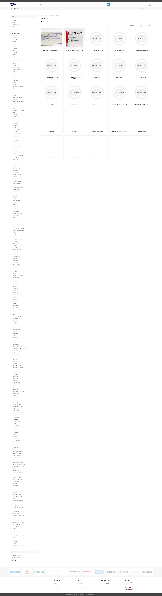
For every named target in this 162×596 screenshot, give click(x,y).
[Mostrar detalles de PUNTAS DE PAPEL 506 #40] (74, 146)
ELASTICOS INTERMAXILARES (19, 228)
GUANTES (15, 320)
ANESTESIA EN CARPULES (18, 515)
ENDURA (14, 144)
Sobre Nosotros (57, 588)
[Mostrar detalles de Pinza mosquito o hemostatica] (96, 119)
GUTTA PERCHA (16, 39)
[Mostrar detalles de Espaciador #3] (119, 65)
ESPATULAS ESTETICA (17, 189)
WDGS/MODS (15, 318)
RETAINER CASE (16, 284)
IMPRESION (15, 361)
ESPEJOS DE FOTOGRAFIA (18, 230)
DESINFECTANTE (16, 129)
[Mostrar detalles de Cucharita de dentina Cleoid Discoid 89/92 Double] (74, 65)
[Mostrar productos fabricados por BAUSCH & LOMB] (27, 571)
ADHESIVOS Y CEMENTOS (18, 507)
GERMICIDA (15, 198)
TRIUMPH (15, 176)
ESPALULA (15, 196)
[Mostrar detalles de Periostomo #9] (74, 119)
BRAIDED (14, 106)
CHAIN (14, 219)
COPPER (14, 142)
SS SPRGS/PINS (16, 114)
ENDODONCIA (15, 395)
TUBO (14, 352)
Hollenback (51, 131)
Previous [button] (9, 572)
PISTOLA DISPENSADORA (18, 155)
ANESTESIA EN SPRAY (17, 520)
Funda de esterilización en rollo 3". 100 (119, 104)
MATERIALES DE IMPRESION (18, 522)
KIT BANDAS (15, 262)
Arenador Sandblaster (119, 50)
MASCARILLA (15, 127)
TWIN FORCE (15, 252)
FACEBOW (15, 297)
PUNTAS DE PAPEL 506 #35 (51, 158)
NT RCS (14, 76)
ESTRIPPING (15, 337)
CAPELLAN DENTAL (17, 181)
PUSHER (14, 234)
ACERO (14, 41)
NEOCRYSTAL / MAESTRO (18, 367)
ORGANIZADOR (16, 211)
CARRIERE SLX (16, 483)
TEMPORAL (15, 322)
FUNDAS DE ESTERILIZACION (19, 535)
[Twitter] (127, 583)
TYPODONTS (15, 299)
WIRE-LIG (15, 52)
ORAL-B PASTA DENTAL (18, 134)
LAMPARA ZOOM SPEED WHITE (19, 412)
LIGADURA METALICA (17, 97)
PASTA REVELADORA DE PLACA (19, 464)
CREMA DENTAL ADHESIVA (18, 391)
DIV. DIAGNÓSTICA (15, 20)
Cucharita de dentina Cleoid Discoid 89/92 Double (74, 78)
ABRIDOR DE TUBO (16, 294)
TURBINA (14, 153)
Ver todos (14, 560)
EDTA (14, 204)
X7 (13, 475)
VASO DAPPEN (16, 393)
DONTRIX (14, 237)
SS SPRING (15, 151)
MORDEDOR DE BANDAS (18, 453)
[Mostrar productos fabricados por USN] (87, 571)
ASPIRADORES (16, 121)
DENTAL (14, 84)
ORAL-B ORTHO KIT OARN (18, 372)
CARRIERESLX (16, 170)
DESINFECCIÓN (16, 530)
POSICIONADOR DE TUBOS (18, 213)
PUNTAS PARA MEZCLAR (18, 440)
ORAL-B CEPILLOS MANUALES (19, 110)
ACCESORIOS (15, 292)
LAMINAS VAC (16, 417)
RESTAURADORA (16, 511)
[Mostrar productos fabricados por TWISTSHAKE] (111, 571)
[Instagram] (131, 583)
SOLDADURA (15, 172)
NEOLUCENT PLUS (16, 327)
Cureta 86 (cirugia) (96, 77)
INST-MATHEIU (16, 179)
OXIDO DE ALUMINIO (17, 200)
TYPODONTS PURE (16, 458)
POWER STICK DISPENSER (18, 466)
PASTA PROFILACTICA (17, 168)
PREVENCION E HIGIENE (18, 86)
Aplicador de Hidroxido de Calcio (96, 50)
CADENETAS (15, 217)
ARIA (14, 335)
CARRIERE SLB (16, 370)
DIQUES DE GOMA (16, 116)
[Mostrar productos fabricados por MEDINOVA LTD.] (14, 571)
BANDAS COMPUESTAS (17, 275)
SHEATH (14, 490)
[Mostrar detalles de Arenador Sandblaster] (119, 38)
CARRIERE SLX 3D (16, 432)
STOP (14, 74)
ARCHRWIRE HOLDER (17, 460)
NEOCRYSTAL (15, 333)
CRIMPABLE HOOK (16, 215)
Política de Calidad (105, 583)
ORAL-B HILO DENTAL (17, 174)
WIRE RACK (15, 271)
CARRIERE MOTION (17, 258)
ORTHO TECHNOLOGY (17, 58)
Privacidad (56, 585)
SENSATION (15, 136)
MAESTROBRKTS (16, 329)
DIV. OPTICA (14, 22)
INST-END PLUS (16, 241)
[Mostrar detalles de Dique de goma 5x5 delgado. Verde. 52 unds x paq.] (74, 38)
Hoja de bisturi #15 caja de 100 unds (141, 104)
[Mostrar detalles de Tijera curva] (141, 146)
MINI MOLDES (15, 288)
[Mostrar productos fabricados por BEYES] (99, 571)
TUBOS (14, 185)
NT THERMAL (15, 149)
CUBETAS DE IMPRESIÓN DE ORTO (20, 348)
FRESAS (14, 430)
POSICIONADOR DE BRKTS (18, 187)
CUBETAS (15, 380)
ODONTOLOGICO (16, 470)
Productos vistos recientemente (84, 588)
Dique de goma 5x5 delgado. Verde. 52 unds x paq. (74, 51)
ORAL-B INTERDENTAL (17, 245)
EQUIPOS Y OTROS (16, 488)
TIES (14, 226)
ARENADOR (15, 282)
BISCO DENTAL (16, 410)
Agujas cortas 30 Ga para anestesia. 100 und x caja (51, 51)
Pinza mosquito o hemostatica (96, 131)
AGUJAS (14, 269)
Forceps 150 (51, 104)
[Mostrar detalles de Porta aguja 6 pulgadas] (141, 119)
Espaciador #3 (119, 77)
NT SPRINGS (15, 99)
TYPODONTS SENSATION (18, 455)
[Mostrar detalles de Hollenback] (51, 119)
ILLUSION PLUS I (16, 305)
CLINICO (14, 533)
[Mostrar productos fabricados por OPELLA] (75, 571)
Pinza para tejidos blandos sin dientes (119, 131)
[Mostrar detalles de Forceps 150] (51, 92)
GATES (14, 112)
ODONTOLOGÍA (16, 71)
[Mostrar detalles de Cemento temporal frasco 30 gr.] (141, 38)
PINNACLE (15, 267)
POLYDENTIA (15, 279)
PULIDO (14, 202)
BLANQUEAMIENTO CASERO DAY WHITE (21, 505)
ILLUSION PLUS (16, 344)
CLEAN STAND (16, 400)
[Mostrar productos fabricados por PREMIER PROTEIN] (147, 571)
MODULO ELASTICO (17, 224)
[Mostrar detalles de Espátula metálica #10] (141, 65)
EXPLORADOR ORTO (17, 494)
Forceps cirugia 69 (96, 104)
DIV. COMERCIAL (15, 28)
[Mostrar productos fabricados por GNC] (51, 571)
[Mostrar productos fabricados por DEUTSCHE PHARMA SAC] (39, 571)
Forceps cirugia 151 (74, 104)
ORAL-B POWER (16, 65)
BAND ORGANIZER (16, 421)
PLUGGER (15, 43)
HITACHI (14, 312)
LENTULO (15, 492)
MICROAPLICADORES (17, 479)
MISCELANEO (15, 194)
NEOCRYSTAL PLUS (17, 355)
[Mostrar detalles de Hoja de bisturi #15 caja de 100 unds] (141, 92)
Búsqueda (56, 583)
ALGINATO (15, 119)
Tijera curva (141, 158)
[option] (15, 571)
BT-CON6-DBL (15, 376)
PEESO (14, 56)
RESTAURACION (16, 548)
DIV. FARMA (14, 26)
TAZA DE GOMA (16, 447)
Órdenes (79, 585)
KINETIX (14, 82)
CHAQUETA (15, 131)
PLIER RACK (15, 290)
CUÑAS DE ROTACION (17, 477)
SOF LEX (14, 509)
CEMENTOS (15, 309)
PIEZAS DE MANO (16, 524)
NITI (13, 78)
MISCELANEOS (16, 207)
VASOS (14, 387)
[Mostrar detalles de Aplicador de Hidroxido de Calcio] (96, 38)
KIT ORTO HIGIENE (16, 374)
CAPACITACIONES (16, 513)
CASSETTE (15, 498)
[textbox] (72, 4)
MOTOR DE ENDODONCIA (18, 406)
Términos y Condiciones (106, 585)
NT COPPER (15, 95)
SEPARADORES (16, 222)
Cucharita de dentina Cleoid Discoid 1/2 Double (52, 78)
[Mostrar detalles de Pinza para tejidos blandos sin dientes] (119, 119)
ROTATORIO (15, 80)
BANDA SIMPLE (16, 37)
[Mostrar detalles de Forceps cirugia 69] (96, 92)
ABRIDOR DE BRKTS (17, 249)
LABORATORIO (16, 140)
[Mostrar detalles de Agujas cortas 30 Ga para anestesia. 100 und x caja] (51, 38)
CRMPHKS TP (15, 260)
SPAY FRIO (15, 166)
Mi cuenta (150, 5)
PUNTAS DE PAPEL (16, 382)
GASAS (14, 46)
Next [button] (153, 572)
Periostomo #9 (74, 131)
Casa (42, 15)
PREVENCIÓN (15, 340)
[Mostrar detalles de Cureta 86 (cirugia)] (96, 65)
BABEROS (15, 54)
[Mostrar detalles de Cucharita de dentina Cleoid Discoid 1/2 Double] (51, 65)
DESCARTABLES (16, 192)
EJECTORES (15, 125)
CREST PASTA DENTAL (17, 61)
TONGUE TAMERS (16, 67)
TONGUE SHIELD (16, 264)
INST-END (15, 247)
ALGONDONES (16, 425)
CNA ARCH (15, 123)
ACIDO (14, 108)
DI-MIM (14, 325)
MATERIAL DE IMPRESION (18, 500)
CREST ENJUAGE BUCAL (18, 101)
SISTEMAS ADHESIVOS (17, 350)
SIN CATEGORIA (16, 159)
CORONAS (15, 307)
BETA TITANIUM (16, 209)
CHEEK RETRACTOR (17, 183)
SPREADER (15, 48)
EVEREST (15, 286)
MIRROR (14, 301)
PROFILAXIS (15, 89)
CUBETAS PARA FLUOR (17, 69)
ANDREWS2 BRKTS (17, 365)
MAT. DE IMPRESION (17, 161)
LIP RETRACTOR (16, 243)
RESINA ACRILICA (16, 541)
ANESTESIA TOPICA (17, 518)
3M (13, 539)
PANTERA (15, 35)
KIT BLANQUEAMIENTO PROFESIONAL (21, 473)
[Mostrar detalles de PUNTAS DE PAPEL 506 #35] (51, 146)
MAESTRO (15, 359)
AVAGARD (15, 503)
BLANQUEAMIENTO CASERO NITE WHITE (21, 415)
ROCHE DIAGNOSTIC (16, 557)
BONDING (15, 442)
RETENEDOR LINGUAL (17, 104)
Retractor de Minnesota (119, 158)
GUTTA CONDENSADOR (17, 404)
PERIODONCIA (16, 526)
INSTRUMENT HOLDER (17, 496)
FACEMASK (15, 273)
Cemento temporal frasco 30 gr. (141, 50)
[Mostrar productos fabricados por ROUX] (135, 571)
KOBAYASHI (15, 485)
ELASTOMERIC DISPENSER (18, 462)
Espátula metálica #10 (141, 77)
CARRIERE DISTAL (16, 256)
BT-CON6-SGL (16, 378)
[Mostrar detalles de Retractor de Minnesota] (119, 146)
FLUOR (14, 164)
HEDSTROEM (15, 408)
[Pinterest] (129, 583)
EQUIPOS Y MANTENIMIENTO (19, 545)
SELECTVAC (15, 438)
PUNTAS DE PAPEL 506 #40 (74, 158)
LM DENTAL (15, 543)
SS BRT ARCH (15, 385)
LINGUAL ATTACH (16, 402)
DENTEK (14, 63)
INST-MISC (15, 138)
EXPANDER (15, 93)
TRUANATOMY (16, 419)
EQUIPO (14, 434)
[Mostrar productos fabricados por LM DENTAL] (63, 571)
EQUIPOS (14, 528)
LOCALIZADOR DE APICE (18, 397)
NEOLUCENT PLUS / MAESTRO (19, 342)
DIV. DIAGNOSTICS (15, 24)
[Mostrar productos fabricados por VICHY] (123, 571)
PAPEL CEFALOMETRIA (17, 346)
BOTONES (15, 232)
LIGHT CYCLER (16, 357)
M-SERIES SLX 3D (16, 146)
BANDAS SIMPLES (16, 277)
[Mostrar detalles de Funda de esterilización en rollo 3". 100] (119, 92)
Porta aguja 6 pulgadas (141, 131)
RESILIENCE (15, 436)
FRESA (14, 449)
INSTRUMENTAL (16, 157)
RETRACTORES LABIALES (18, 316)
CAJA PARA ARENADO (17, 451)
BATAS (14, 537)
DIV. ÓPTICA (14, 31)
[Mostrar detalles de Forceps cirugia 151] (74, 92)
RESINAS (14, 91)
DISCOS (14, 423)
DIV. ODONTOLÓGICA (16, 33)
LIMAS (14, 50)
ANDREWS (15, 331)
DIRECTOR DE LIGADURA (18, 239)
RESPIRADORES (16, 303)
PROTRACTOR (16, 481)
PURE (14, 468)
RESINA (14, 314)
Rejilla (149, 25)
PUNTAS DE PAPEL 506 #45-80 (96, 158)
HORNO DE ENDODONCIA (18, 445)
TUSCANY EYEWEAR (16, 555)
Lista (151, 25)
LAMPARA (15, 363)
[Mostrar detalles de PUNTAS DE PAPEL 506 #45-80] (96, 146)
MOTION (14, 254)
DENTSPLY (15, 427)
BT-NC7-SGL (15, 389)
